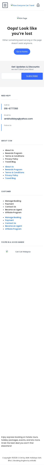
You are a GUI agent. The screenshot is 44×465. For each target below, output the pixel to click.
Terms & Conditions (14, 156)
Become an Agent (13, 209)
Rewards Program (13, 153)
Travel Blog (10, 161)
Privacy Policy (11, 159)
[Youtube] (15, 129)
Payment (9, 204)
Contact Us (10, 206)
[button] (38, 5)
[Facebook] (5, 129)
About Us (9, 150)
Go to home (22, 51)
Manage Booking (13, 201)
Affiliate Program (13, 212)
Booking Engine (20, 460)
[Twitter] (10, 129)
